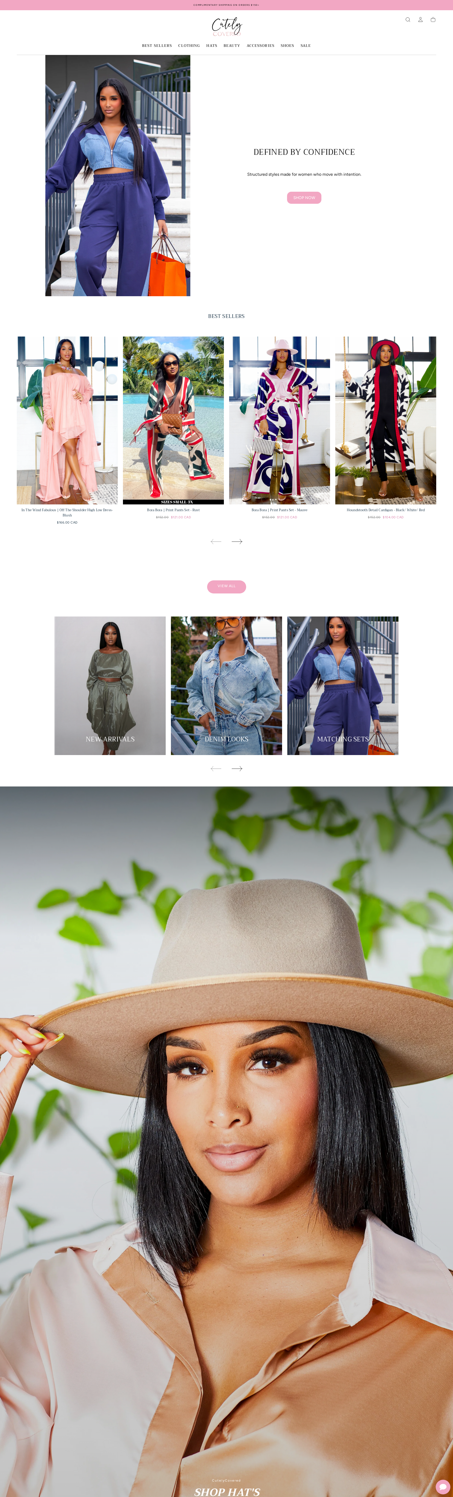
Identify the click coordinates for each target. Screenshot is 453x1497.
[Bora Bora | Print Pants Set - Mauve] (279, 421)
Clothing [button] (189, 46)
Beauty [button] (232, 46)
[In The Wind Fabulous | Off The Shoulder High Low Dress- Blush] (67, 421)
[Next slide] (237, 541)
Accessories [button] (260, 46)
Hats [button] (211, 46)
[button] (408, 19)
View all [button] (227, 586)
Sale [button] (306, 46)
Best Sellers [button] (157, 46)
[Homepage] (226, 27)
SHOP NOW (304, 197)
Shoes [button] (287, 46)
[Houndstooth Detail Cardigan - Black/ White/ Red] (385, 421)
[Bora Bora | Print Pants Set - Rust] (173, 421)
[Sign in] (420, 19)
